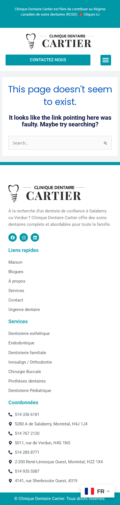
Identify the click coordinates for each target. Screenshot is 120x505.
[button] (105, 60)
